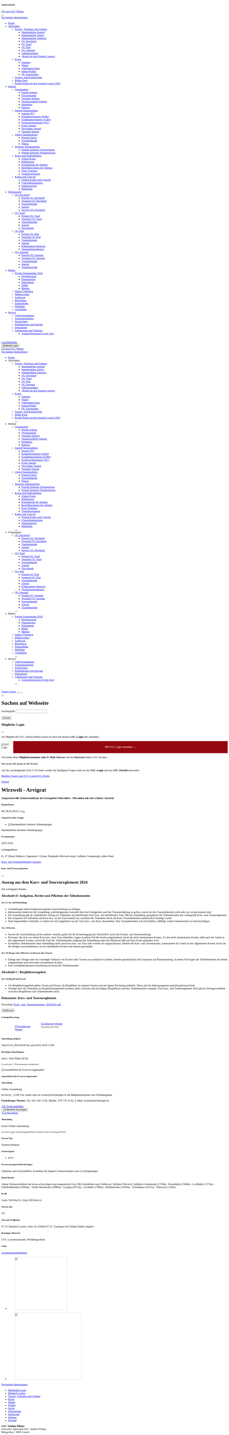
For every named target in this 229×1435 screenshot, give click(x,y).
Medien (25, 288)
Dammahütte (21, 303)
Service (12, 312)
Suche (11, 1408)
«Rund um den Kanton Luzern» (38, 56)
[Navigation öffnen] (21, 692)
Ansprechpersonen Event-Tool (37, 333)
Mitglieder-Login (10, 345)
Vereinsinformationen (32, 249)
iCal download (9, 1112)
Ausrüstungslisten (24, 318)
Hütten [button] (11, 613)
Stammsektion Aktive (32, 35)
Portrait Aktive (29, 137)
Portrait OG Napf (30, 216)
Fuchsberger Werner (51, 1023)
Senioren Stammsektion (27, 146)
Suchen (6, 718)
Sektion (12, 86)
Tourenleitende (29, 140)
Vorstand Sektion (30, 98)
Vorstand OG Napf (31, 219)
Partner (12, 1405)
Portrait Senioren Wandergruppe (38, 152)
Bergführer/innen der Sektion (36, 167)
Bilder (24, 285)
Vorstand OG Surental (33, 258)
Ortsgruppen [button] (14, 532)
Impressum (14, 1414)
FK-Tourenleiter (30, 74)
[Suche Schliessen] (2, 695)
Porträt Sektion (29, 92)
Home (11, 23)
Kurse (18, 59)
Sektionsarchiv (29, 185)
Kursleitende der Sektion (34, 164)
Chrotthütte (21, 309)
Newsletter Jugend (31, 128)
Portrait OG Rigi (30, 234)
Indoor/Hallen (28, 71)
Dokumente (27, 282)
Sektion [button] (12, 423)
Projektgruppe (28, 276)
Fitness (25, 143)
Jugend (25, 207)
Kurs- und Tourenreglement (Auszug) (21, 861)
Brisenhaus (20, 300)
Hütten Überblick (24, 291)
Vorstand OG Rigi (31, 237)
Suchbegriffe (8, 711)
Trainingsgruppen (30, 173)
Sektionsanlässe (29, 53)
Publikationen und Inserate (29, 324)
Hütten (11, 270)
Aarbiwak (20, 297)
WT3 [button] (11, 1157)
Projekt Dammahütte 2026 (29, 273)
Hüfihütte (20, 306)
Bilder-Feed (21, 80)
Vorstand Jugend (30, 131)
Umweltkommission (32, 182)
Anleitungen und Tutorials (28, 330)
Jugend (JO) (27, 113)
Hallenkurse (27, 161)
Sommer (25, 62)
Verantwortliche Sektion (34, 101)
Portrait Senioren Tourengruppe (38, 149)
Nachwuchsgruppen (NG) (35, 122)
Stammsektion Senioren (33, 38)
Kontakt (12, 1420)
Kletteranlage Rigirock (33, 246)
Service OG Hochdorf (33, 210)
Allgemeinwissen (30, 68)
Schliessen (8, 1010)
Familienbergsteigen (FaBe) (36, 119)
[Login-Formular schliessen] (2, 732)
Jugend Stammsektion (26, 110)
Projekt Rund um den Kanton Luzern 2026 (37, 83)
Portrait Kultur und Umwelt (36, 179)
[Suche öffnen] (18, 692)
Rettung (25, 107)
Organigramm (28, 95)
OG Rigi (26, 47)
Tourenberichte (29, 267)
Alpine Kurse (28, 158)
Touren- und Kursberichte (28, 77)
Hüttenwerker (22, 294)
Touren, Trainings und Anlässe (31, 29)
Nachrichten (21, 321)
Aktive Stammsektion (26, 134)
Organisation (21, 89)
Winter (24, 65)
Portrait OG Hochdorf (33, 198)
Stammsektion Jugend (33, 32)
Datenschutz (14, 1411)
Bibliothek (27, 188)
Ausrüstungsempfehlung (14, 1252)
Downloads (27, 228)
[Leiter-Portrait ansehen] (23, 1028)
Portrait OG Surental (32, 255)
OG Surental (28, 50)
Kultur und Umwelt (25, 176)
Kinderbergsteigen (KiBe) (35, 116)
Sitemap (12, 1417)
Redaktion (26, 104)
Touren (5, 691)
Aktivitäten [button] (14, 360)
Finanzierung (28, 279)
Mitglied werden (16, 1393)
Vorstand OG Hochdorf (33, 201)
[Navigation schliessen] (2, 15)
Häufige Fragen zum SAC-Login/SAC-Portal (25, 776)
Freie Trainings (29, 170)
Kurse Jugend (28, 125)
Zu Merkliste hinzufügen (15, 1109)
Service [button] (12, 658)
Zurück (5, 781)
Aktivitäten (14, 26)
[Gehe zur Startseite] (12, 11)
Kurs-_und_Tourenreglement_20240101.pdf (37, 1004)
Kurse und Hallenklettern (28, 155)
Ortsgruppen (14, 192)
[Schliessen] (2, 876)
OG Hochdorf (28, 41)
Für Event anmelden (12, 1106)
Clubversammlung (24, 315)
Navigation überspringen (14, 17)
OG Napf (26, 44)
